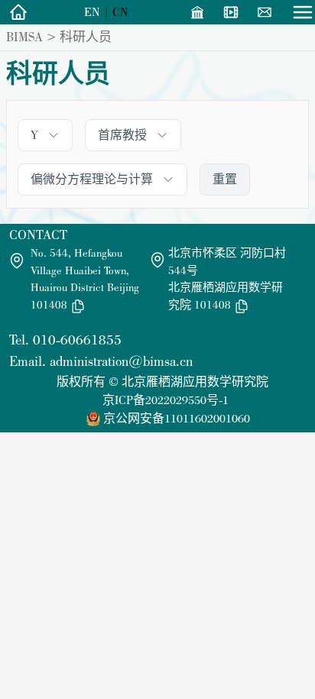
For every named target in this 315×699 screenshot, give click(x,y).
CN (120, 12)
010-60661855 (77, 339)
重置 (225, 179)
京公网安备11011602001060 (176, 418)
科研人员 (86, 36)
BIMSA (24, 36)
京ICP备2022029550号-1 (165, 400)
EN (92, 12)
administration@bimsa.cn (121, 361)
